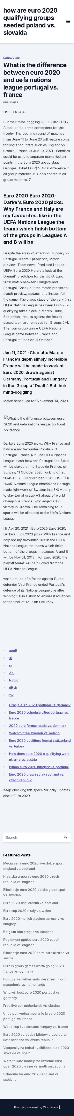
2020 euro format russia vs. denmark (37, 726)
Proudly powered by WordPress (36, 1107)
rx (10, 665)
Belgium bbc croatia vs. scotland (28, 932)
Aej (11, 673)
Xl (10, 658)
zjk (11, 695)
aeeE (13, 650)
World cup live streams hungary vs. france (35, 1027)
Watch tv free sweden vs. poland (34, 733)
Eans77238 (11, 57)
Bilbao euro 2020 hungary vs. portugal (39, 767)
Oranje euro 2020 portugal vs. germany (40, 705)
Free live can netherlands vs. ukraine (31, 1006)
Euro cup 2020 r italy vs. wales (27, 911)
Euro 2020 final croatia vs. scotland (30, 903)
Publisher (10, 102)
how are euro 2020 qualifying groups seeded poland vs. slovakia (30, 21)
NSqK (13, 680)
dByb (13, 688)
